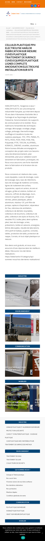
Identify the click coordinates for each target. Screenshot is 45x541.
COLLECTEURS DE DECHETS (15, 463)
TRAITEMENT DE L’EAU (13, 456)
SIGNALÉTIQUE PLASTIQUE (15, 511)
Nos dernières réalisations (14, 485)
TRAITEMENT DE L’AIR (13, 460)
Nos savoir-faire (11, 478)
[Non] (42, 533)
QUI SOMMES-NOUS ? (18, 28)
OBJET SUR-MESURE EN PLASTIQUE (18, 514)
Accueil (7, 2)
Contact (19, 2)
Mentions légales (11, 492)
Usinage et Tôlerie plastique (15, 475)
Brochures (27, 2)
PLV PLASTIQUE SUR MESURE (15, 507)
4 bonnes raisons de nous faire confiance (19, 482)
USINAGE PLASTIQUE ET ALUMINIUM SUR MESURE (23, 427)
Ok (23, 538)
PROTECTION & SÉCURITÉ (15, 430)
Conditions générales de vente (16, 496)
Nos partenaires (11, 489)
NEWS (13, 2)
